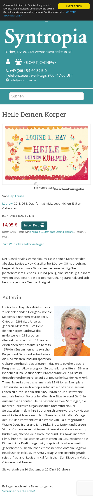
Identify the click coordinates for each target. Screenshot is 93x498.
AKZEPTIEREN (74, 6)
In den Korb (32, 225)
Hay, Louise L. (17, 196)
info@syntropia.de (23, 80)
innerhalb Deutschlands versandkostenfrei (51, 231)
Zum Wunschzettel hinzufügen (23, 244)
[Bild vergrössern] (46, 179)
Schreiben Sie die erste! (18, 491)
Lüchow (7, 203)
